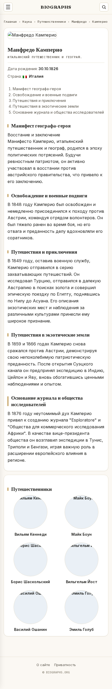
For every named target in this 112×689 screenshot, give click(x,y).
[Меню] (8, 7)
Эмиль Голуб (81, 629)
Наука (27, 21)
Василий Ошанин (30, 629)
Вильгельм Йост (81, 582)
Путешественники (52, 21)
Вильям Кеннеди (31, 534)
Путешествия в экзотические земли (46, 106)
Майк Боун (81, 534)
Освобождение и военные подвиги (45, 95)
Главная (10, 21)
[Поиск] (103, 7)
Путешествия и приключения (39, 100)
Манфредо (79, 21)
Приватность (65, 665)
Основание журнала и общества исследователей (58, 112)
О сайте (43, 665)
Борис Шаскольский (30, 582)
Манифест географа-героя (37, 89)
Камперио (99, 21)
